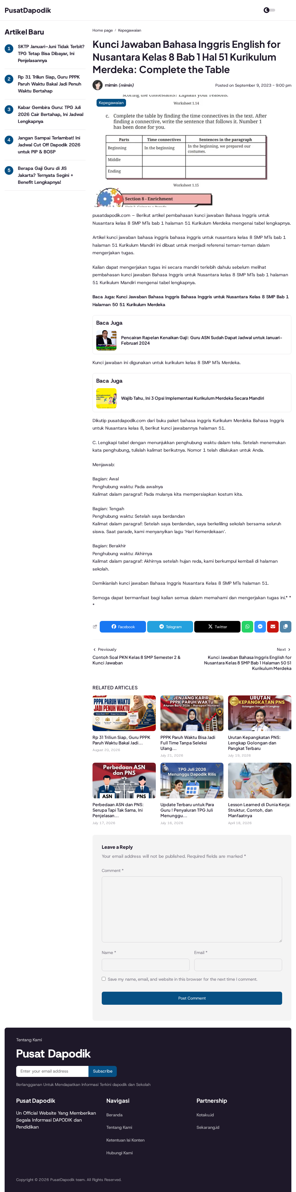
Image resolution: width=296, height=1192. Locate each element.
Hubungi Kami (119, 1153)
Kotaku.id (205, 1115)
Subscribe (102, 1071)
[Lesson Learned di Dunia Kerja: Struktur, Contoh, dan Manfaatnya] (259, 797)
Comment (113, 870)
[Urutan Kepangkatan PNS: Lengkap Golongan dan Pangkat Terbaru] (259, 729)
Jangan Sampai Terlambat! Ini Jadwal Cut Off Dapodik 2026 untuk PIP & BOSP (49, 145)
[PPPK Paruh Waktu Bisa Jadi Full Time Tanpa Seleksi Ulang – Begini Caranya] (192, 729)
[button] (285, 627)
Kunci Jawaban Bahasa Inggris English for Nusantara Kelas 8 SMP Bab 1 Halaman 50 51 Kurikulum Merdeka (247, 663)
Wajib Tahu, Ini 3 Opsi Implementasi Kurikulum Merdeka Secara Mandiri (192, 398)
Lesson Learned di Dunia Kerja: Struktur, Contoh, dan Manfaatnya (259, 810)
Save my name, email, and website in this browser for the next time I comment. (182, 979)
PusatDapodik (28, 10)
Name (109, 952)
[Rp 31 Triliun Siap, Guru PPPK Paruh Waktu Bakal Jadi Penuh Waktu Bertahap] (124, 729)
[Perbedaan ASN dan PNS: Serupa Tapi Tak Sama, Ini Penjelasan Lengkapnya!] (124, 797)
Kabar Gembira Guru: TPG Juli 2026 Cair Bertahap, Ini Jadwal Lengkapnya (50, 114)
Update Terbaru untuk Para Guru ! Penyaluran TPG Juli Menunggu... (187, 810)
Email (201, 952)
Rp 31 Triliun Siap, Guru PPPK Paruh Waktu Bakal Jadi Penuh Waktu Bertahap (49, 84)
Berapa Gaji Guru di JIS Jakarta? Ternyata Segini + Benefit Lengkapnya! (45, 175)
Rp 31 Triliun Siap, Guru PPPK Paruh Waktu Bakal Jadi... (121, 740)
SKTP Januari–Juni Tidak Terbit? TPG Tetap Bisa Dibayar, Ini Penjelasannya (51, 53)
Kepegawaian (111, 102)
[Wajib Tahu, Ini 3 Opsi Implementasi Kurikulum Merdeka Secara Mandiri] (106, 407)
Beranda (114, 1115)
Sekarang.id (208, 1127)
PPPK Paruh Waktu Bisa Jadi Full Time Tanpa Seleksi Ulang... (187, 743)
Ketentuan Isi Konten (125, 1140)
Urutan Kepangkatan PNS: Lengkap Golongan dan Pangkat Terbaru (254, 743)
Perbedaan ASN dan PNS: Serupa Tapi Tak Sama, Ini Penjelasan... (118, 810)
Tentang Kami (119, 1127)
